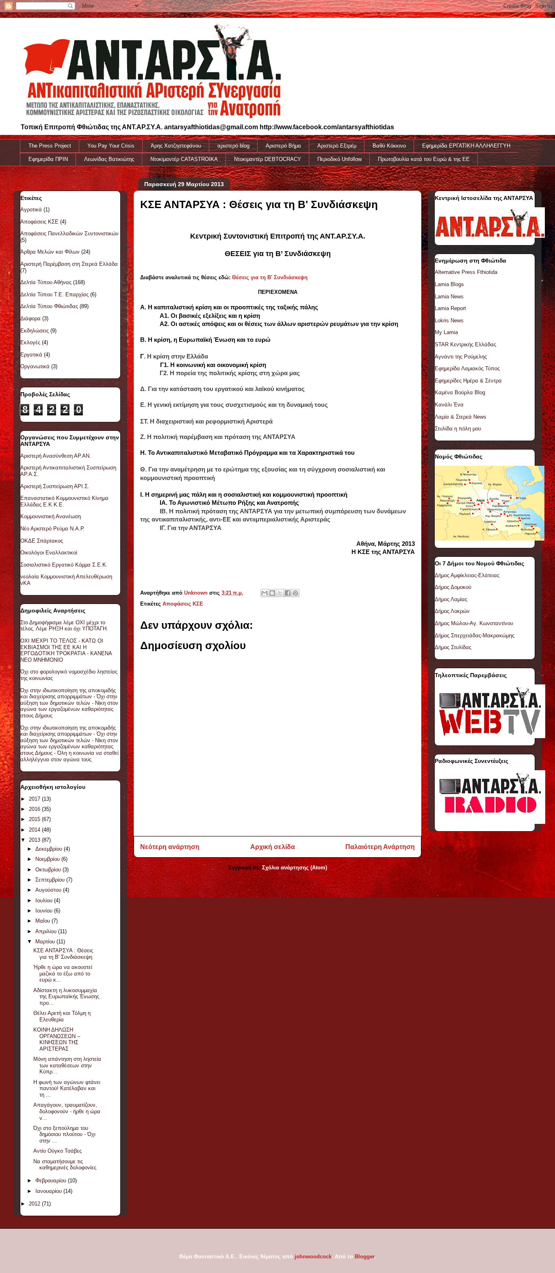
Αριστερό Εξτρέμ (336, 146)
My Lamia (446, 332)
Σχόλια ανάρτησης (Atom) (294, 868)
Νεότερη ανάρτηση (169, 846)
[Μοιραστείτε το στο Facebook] (288, 593)
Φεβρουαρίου (51, 1180)
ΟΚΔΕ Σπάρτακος (41, 541)
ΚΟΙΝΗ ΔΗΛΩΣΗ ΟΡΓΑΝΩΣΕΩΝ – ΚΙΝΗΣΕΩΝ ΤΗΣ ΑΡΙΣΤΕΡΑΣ (56, 1039)
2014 (35, 830)
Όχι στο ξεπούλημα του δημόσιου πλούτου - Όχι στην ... (64, 1134)
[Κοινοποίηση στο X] (280, 593)
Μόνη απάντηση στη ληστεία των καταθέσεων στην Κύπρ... (67, 1065)
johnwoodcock (313, 1256)
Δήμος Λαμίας (451, 599)
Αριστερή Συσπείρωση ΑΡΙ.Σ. (54, 486)
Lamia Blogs (449, 284)
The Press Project (49, 146)
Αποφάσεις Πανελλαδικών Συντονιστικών (69, 233)
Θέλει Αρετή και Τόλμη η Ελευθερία (62, 1016)
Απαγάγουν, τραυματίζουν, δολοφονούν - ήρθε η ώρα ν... (66, 1111)
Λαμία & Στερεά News (460, 417)
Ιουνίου (44, 911)
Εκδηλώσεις (34, 331)
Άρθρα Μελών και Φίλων (50, 252)
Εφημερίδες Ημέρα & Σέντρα (468, 381)
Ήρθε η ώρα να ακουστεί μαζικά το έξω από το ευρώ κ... (62, 973)
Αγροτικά (31, 209)
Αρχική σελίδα (272, 846)
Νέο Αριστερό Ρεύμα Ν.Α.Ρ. (52, 529)
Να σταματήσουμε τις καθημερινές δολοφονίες (64, 1164)
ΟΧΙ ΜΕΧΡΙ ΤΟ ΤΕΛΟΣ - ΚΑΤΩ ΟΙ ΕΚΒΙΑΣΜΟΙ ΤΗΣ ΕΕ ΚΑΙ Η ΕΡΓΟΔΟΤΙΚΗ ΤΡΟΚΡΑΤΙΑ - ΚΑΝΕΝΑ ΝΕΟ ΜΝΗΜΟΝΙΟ (66, 650)
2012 (35, 1204)
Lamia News (449, 296)
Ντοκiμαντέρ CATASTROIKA (184, 159)
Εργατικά (31, 355)
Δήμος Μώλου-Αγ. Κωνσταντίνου (474, 623)
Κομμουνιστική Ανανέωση (50, 516)
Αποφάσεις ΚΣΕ (183, 604)
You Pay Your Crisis (110, 146)
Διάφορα (30, 318)
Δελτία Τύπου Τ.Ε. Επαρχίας (54, 294)
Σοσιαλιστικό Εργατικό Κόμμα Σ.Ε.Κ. (64, 565)
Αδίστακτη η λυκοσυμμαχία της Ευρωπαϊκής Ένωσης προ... (66, 996)
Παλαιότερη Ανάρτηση (380, 846)
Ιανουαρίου (49, 1191)
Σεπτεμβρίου (50, 880)
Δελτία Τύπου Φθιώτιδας (49, 306)
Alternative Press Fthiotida (466, 272)
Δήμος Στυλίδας (453, 647)
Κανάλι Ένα (449, 405)
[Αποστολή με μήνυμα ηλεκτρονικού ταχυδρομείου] (264, 593)
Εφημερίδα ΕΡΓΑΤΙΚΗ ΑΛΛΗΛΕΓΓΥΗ (466, 146)
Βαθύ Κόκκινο (389, 146)
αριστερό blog (233, 146)
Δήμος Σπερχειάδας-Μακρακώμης (474, 635)
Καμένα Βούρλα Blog (460, 392)
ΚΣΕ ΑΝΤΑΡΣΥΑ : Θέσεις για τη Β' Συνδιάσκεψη (63, 953)
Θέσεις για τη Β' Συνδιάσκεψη (270, 277)
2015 (35, 819)
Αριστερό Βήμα (283, 146)
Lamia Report (450, 308)
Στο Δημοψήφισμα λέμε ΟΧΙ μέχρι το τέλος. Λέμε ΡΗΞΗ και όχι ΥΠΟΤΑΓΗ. (64, 625)
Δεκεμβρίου (49, 849)
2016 (35, 809)
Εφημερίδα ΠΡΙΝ (48, 159)
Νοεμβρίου (48, 859)
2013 (35, 840)
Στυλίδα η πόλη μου (458, 429)
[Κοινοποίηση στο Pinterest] (295, 593)
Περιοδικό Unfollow (339, 159)
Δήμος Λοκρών (452, 611)
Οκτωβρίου (49, 870)
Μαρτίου (45, 941)
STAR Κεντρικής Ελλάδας (465, 344)
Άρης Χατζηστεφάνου (176, 146)
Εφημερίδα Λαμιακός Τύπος (467, 368)
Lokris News (449, 320)
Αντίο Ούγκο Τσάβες (57, 1151)
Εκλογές (30, 342)
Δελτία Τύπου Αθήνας (46, 282)
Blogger (364, 1256)
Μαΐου (43, 921)
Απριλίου (46, 931)
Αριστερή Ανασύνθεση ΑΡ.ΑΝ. (55, 456)
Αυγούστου (49, 890)
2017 (35, 799)
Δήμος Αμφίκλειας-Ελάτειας (467, 575)
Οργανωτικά (35, 366)
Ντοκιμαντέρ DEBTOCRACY (267, 159)
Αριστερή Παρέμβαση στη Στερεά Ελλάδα (69, 264)
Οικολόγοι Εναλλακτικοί (48, 553)
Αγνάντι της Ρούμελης (461, 357)
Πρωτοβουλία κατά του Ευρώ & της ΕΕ (424, 159)
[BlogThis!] (272, 593)
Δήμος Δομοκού (453, 587)
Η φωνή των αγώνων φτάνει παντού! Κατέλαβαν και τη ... (66, 1088)
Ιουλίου (44, 900)
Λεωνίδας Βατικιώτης (109, 159)
